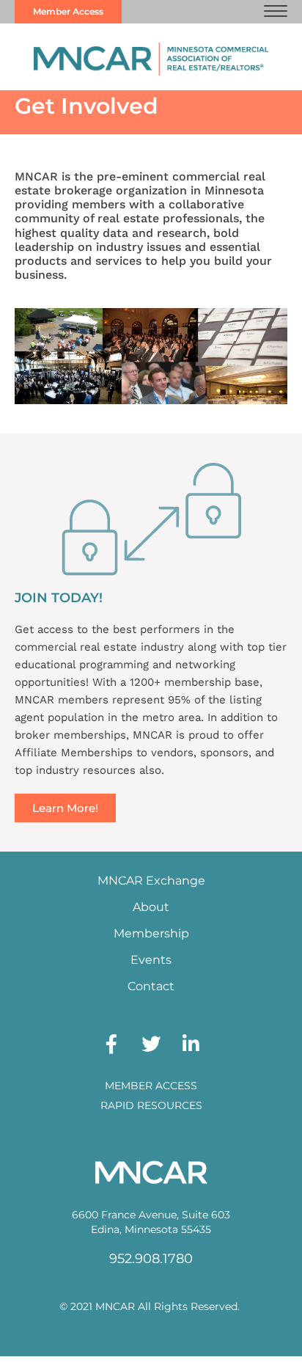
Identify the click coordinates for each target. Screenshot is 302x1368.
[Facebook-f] (111, 1043)
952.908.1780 (151, 1259)
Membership (151, 933)
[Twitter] (151, 1043)
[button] (275, 11)
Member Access (151, 1085)
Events (151, 960)
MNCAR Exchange (151, 881)
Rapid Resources (151, 1105)
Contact (151, 986)
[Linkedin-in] (190, 1043)
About (151, 907)
